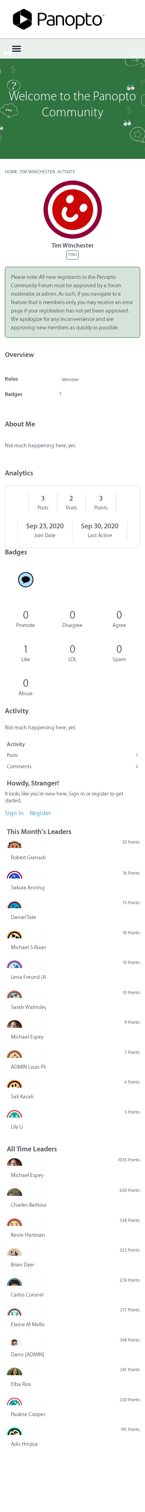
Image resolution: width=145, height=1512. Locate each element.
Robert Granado (28, 857)
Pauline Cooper (28, 1414)
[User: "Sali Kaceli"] (20, 1083)
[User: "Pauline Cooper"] (25, 1400)
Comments (72, 766)
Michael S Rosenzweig (28, 947)
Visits (71, 508)
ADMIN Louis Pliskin (28, 1067)
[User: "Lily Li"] (15, 1113)
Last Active (100, 535)
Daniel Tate (23, 917)
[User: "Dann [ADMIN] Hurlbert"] (25, 1341)
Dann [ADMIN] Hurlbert (28, 1355)
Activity (16, 744)
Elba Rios (21, 1384)
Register (40, 813)
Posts (42, 508)
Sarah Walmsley (28, 1007)
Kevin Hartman (28, 1235)
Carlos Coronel (27, 1295)
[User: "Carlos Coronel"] (25, 1281)
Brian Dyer (22, 1265)
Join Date (45, 535)
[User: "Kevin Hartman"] (25, 1221)
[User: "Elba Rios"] (19, 1370)
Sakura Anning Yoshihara (28, 888)
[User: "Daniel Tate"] (21, 903)
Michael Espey (27, 1037)
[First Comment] (26, 579)
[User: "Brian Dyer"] (20, 1251)
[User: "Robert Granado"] (25, 843)
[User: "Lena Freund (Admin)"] (25, 963)
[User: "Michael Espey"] (25, 1023)
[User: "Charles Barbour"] (25, 1191)
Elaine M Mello (27, 1324)
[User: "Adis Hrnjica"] (22, 1430)
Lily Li (17, 1127)
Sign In (14, 813)
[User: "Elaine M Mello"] (25, 1310)
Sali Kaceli (22, 1097)
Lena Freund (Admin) (28, 977)
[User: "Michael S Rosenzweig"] (25, 933)
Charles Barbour (28, 1205)
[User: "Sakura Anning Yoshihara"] (25, 874)
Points (101, 508)
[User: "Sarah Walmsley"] (25, 993)
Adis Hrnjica (24, 1444)
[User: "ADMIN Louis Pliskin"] (25, 1053)
